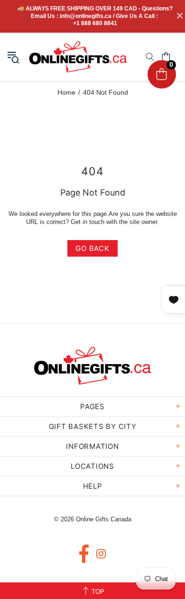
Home (66, 92)
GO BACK (92, 248)
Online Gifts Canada (78, 56)
